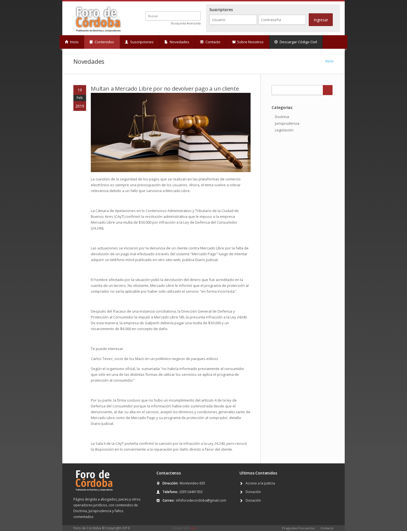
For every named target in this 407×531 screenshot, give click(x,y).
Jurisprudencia (287, 123)
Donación (253, 491)
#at (193, 528)
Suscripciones (141, 41)
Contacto (212, 41)
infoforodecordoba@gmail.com (201, 500)
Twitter (178, 6)
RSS (198, 6)
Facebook (184, 6)
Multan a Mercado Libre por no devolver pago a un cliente (165, 88)
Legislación (284, 129)
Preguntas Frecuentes (298, 528)
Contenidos (104, 41)
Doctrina (282, 116)
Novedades (179, 41)
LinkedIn (191, 6)
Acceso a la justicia (260, 483)
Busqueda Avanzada (186, 23)
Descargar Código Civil (298, 41)
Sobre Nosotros (250, 41)
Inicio (74, 41)
